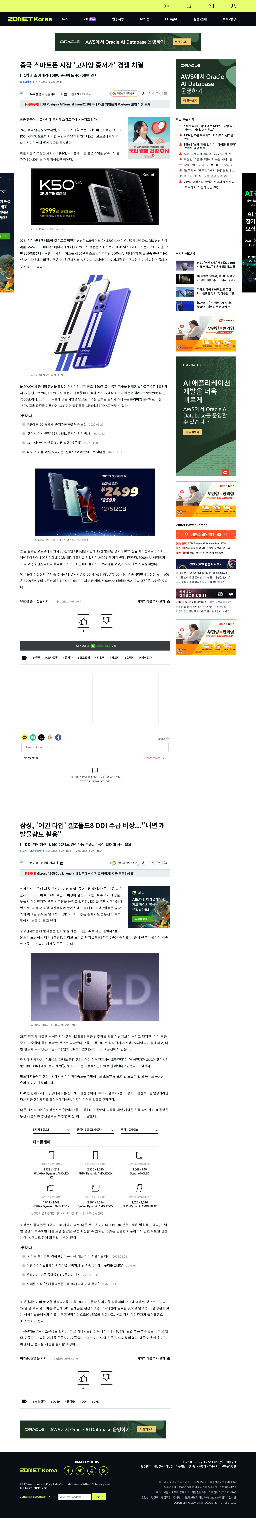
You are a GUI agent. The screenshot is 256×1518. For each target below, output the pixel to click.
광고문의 (200, 1462)
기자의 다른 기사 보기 (151, 601)
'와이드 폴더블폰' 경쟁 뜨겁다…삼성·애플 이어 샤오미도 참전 (68, 1256)
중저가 (69, 658)
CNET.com (26, 1488)
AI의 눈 (145, 19)
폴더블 (71, 1401)
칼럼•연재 (200, 19)
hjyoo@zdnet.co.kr (69, 601)
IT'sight (171, 19)
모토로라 (85, 658)
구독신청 (99, 1496)
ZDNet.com (40, 1488)
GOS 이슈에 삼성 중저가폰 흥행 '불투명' (54, 442)
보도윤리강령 (229, 1466)
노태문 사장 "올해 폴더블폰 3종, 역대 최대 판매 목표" (63, 1283)
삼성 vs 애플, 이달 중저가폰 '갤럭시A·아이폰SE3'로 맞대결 (66, 451)
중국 (37, 658)
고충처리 (214, 1466)
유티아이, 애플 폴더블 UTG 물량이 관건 (53, 1274)
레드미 (116, 658)
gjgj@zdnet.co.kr (65, 1358)
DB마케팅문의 (215, 1462)
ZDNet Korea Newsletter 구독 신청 (38, 1496)
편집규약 (146, 1466)
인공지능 (118, 19)
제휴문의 (231, 1462)
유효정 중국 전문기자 (43, 94)
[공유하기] (143, 94)
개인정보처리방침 (163, 1466)
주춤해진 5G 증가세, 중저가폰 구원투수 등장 (57, 424)
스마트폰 (52, 658)
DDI (84, 1401)
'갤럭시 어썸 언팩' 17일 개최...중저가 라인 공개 (58, 433)
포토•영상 (229, 19)
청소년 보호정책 (197, 1466)
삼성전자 (146, 658)
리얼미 (101, 658)
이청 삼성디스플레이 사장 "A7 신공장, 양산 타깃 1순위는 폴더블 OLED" (75, 1265)
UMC (97, 1401)
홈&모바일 (26, 82)
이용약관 (180, 1466)
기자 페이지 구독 (82, 94)
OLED (56, 1401)
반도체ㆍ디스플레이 (31, 851)
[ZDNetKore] (35, 11)
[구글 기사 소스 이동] (124, 94)
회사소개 (187, 1462)
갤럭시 (130, 658)
